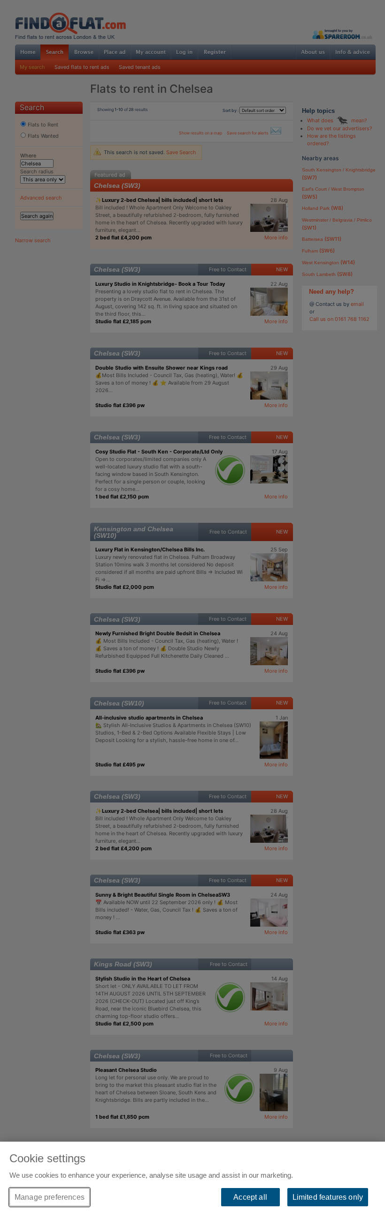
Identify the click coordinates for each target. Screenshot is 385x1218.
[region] (192, 1180)
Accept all (250, 1197)
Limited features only (328, 1197)
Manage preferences (50, 1197)
